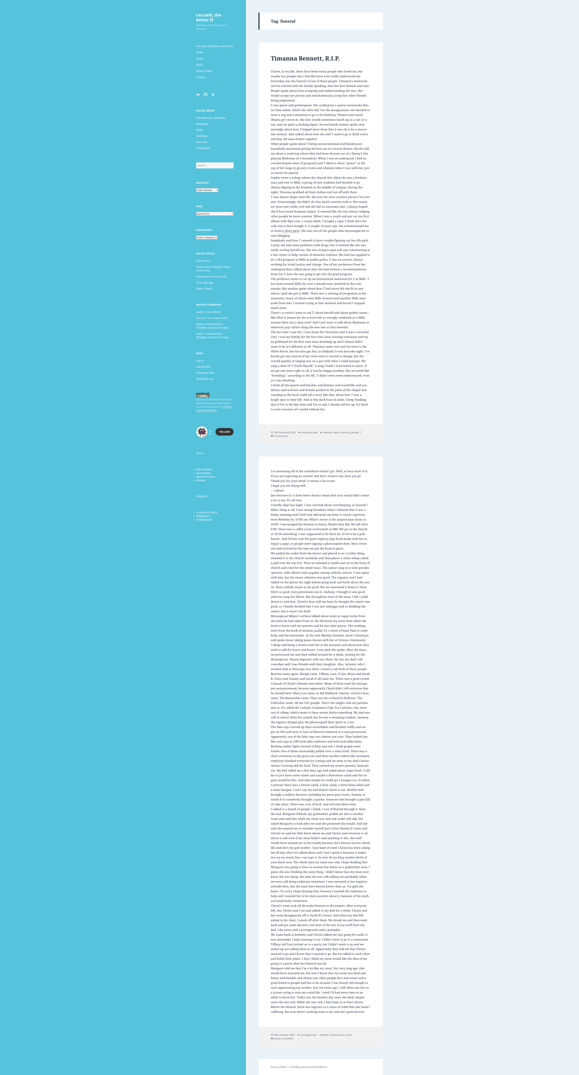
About (199, 58)
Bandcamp (202, 124)
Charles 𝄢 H (203, 318)
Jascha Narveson (205, 476)
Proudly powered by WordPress (308, 1067)
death (336, 432)
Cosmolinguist (204, 519)
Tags (199, 206)
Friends (200, 77)
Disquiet (201, 480)
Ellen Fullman (204, 469)
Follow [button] (224, 431)
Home (199, 52)
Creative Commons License (214, 408)
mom (349, 1035)
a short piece (291, 231)
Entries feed (203, 366)
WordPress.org (204, 378)
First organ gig (204, 282)
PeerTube (201, 142)
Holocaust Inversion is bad (211, 276)
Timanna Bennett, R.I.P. (305, 58)
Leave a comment (284, 1038)
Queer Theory (204, 288)
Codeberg (201, 136)
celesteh (327, 432)
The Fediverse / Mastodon (211, 118)
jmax (342, 1035)
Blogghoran (202, 516)
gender (355, 432)
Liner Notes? (203, 260)
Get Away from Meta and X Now (214, 46)
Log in (199, 360)
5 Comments (281, 436)
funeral (345, 432)
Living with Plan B (206, 512)
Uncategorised (309, 432)
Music (199, 64)
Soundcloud (203, 148)
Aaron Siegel (203, 473)
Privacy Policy (204, 71)
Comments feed (205, 372)
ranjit (199, 312)
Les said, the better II (208, 17)
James (199, 324)
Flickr (199, 130)
